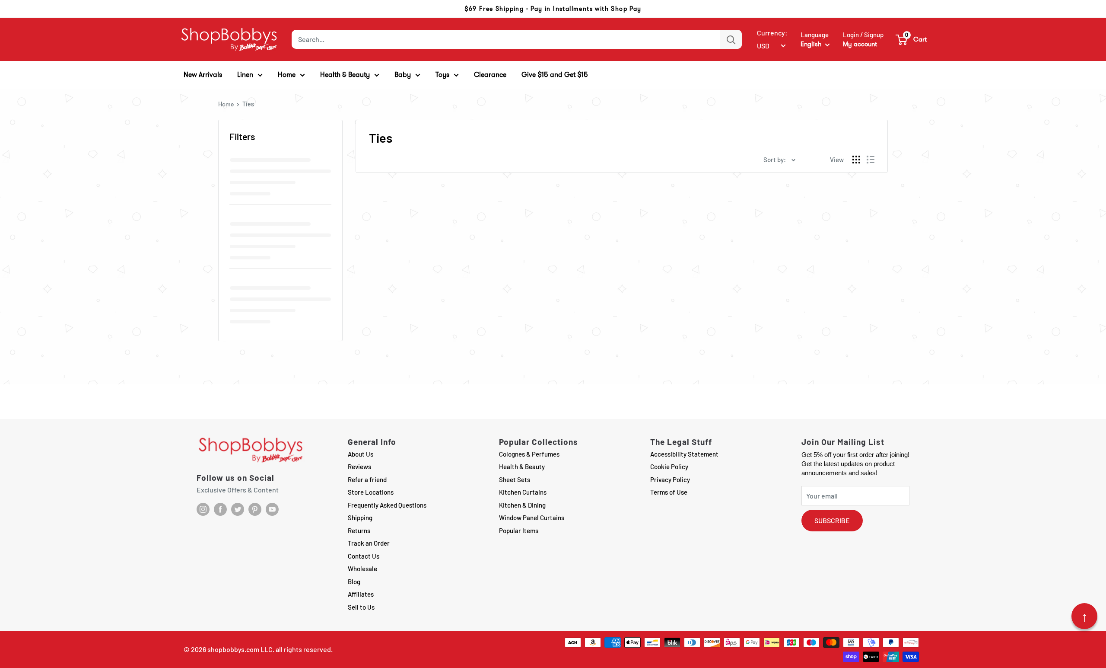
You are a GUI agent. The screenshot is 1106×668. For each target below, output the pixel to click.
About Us (360, 454)
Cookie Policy (669, 466)
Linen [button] (245, 75)
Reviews (359, 466)
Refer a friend (367, 479)
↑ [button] (1084, 616)
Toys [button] (442, 75)
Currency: (772, 33)
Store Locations (371, 492)
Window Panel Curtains (531, 517)
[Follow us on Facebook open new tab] (220, 509)
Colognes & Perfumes (529, 454)
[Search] (731, 39)
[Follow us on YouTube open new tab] (272, 509)
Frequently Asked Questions (387, 505)
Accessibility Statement (684, 454)
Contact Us (363, 556)
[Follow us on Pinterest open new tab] (254, 509)
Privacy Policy (670, 479)
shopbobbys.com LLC (240, 649)
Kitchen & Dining (522, 505)
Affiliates (361, 594)
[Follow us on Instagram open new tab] (203, 509)
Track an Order (369, 543)
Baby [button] (402, 75)
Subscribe (832, 520)
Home (226, 104)
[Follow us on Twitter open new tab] (237, 509)
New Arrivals (203, 75)
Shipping (360, 517)
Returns (359, 530)
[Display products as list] (870, 159)
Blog (354, 581)
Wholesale (362, 568)
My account (860, 44)
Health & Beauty (522, 466)
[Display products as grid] (856, 159)
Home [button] (287, 75)
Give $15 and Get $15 (554, 75)
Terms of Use (668, 492)
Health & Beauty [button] (345, 75)
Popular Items (518, 530)
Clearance (490, 75)
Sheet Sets (514, 479)
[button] (911, 39)
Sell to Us (361, 607)
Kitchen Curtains (523, 492)
